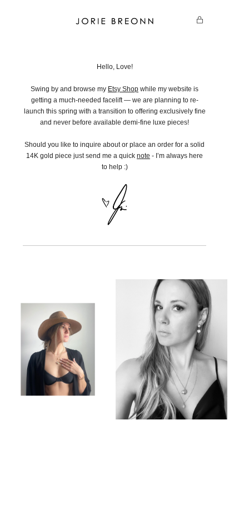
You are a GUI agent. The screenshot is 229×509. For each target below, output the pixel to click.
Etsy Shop (123, 89)
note (143, 156)
